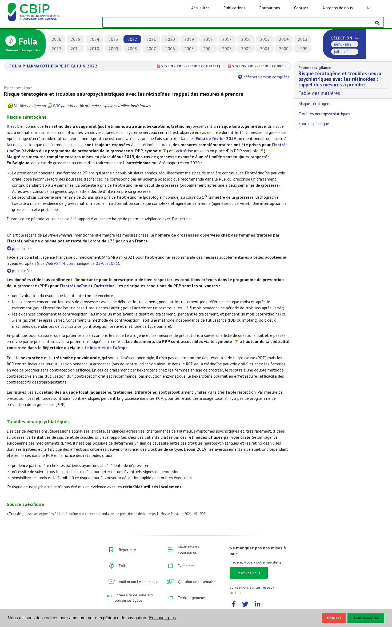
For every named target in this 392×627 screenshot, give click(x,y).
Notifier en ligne (27, 105)
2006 (170, 48)
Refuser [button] (334, 618)
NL (369, 7)
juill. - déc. (342, 51)
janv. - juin (342, 44)
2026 (56, 39)
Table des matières (340, 81)
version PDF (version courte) (259, 66)
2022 (132, 39)
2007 (151, 48)
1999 (302, 48)
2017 (227, 39)
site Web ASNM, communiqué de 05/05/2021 (78, 263)
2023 (113, 39)
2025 (75, 39)
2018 (208, 39)
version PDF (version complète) (190, 66)
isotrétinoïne (74, 285)
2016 (246, 39)
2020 (170, 39)
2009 (113, 48)
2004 (208, 48)
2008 (132, 48)
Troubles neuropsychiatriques (324, 113)
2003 (227, 48)
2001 (265, 48)
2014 (284, 39)
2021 (151, 39)
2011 (75, 48)
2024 (94, 39)
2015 (265, 39)
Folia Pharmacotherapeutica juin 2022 (53, 66)
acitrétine (184, 150)
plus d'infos (22, 248)
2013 (302, 39)
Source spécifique (313, 123)
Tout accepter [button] (365, 618)
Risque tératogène (314, 103)
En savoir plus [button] (162, 618)
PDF (56, 105)
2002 (246, 48)
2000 (284, 48)
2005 (189, 48)
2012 (56, 48)
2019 (189, 39)
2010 (94, 48)
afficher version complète (266, 76)
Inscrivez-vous (248, 572)
